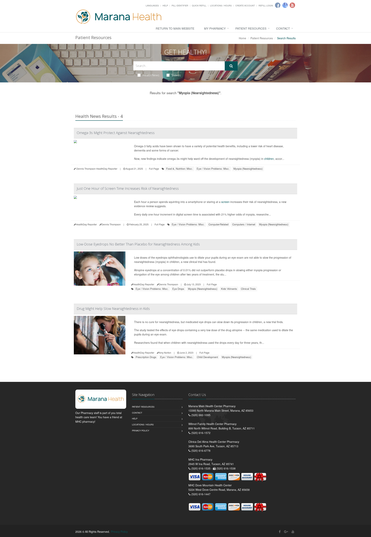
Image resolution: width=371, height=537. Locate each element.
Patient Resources (250, 28)
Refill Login (266, 5)
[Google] (285, 5)
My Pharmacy (215, 28)
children (269, 159)
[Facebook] (277, 5)
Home (242, 38)
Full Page (154, 168)
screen (225, 202)
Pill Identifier (180, 5)
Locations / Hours (221, 5)
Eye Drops (178, 289)
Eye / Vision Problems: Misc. (213, 168)
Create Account (245, 5)
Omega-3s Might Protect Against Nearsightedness (116, 132)
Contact (283, 28)
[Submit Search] (231, 66)
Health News (151, 75)
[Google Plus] (286, 531)
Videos (176, 75)
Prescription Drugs (146, 357)
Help (165, 5)
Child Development (207, 357)
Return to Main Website (175, 28)
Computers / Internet (243, 224)
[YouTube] (293, 531)
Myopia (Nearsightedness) (248, 168)
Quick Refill (199, 5)
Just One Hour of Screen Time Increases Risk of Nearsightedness (128, 188)
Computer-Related (218, 224)
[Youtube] (292, 5)
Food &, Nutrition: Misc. (179, 168)
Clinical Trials (248, 289)
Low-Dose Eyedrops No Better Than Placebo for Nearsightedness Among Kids (138, 244)
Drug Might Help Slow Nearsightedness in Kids (113, 308)
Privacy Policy (140, 430)
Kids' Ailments (229, 289)
